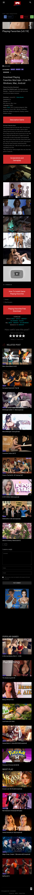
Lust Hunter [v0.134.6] (8, 721)
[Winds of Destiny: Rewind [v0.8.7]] (17, 531)
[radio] (10, 336)
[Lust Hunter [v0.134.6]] (17, 712)
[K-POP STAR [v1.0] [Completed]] (17, 487)
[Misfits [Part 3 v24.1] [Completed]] (17, 509)
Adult (7, 13)
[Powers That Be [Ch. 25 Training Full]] (17, 465)
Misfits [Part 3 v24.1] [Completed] (11, 519)
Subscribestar (20, 97)
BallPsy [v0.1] (5, 876)
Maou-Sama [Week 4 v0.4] (9, 366)
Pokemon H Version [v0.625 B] (10, 765)
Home (3, 13)
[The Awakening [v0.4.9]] (17, 668)
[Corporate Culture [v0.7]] (17, 444)
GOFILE (18, 319)
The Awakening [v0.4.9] (8, 678)
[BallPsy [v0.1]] (17, 866)
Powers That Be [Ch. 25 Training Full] (12, 475)
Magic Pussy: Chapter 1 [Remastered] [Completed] (16, 854)
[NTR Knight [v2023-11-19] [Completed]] (17, 400)
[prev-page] (3, 544)
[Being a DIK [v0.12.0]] (17, 690)
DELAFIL (21, 321)
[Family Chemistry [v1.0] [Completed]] (17, 823)
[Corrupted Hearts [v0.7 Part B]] (17, 378)
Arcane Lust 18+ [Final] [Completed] (12, 789)
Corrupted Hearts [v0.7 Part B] (10, 388)
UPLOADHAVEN (24, 323)
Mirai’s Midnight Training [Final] (11, 431)
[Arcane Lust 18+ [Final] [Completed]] (17, 779)
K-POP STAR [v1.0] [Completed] (10, 497)
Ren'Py (18, 69)
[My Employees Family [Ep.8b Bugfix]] (17, 801)
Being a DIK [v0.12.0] (7, 700)
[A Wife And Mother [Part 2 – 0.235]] (17, 646)
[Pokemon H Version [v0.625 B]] (17, 755)
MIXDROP (24, 319)
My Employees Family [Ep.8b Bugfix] (12, 811)
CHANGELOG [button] (8, 284)
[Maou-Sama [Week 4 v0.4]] (17, 357)
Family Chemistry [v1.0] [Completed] (12, 832)
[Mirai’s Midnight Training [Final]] (17, 422)
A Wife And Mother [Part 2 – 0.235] (11, 656)
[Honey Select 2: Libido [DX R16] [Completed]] (17, 734)
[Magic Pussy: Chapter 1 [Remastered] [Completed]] (17, 845)
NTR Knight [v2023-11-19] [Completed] (12, 410)
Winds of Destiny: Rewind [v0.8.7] (11, 540)
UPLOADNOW (14, 321)
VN (22, 69)
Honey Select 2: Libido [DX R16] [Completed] (14, 743)
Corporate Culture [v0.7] (9, 453)
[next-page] (6, 544)
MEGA (13, 319)
